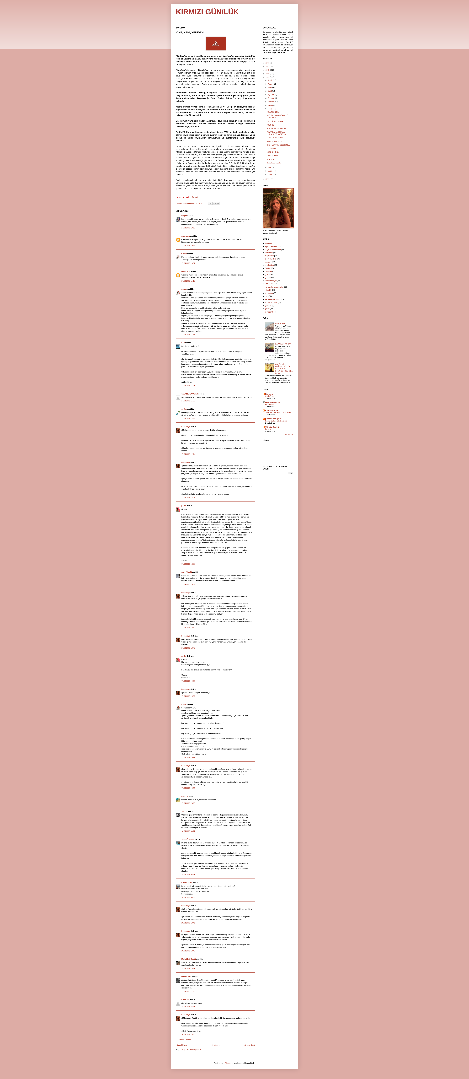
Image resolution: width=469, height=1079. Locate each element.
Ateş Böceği (186, 572)
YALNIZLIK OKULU (189, 394)
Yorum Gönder (185, 1040)
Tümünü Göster (288, 434)
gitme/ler (268, 271)
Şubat (270, 171)
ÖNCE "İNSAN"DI (274, 141)
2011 (268, 70)
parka (183, 506)
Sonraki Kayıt (181, 1045)
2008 (268, 179)
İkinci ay (268, 429)
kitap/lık (268, 290)
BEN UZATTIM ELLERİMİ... (278, 145)
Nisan (270, 109)
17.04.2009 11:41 (188, 386)
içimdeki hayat (271, 281)
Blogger (228, 1063)
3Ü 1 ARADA (272, 156)
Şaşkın (184, 811)
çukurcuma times (272, 402)
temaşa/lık (269, 312)
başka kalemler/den (273, 249)
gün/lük (268, 277)
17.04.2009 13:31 (188, 584)
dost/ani (268, 262)
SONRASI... (272, 148)
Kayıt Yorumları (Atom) (191, 1049)
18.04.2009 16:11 (188, 968)
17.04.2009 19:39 (188, 757)
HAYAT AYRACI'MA (283, 344)
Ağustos (271, 94)
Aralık (270, 80)
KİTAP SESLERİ (272, 410)
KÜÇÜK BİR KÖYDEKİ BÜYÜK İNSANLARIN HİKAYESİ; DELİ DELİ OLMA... (284, 368)
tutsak (184, 254)
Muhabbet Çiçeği (188, 959)
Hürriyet (194, 197)
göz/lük (268, 274)
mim (267, 296)
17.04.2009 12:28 (188, 497)
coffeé (184, 409)
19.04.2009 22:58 (188, 1006)
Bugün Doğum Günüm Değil (276, 421)
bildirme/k (269, 253)
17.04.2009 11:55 (188, 401)
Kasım (270, 84)
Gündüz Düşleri (272, 427)
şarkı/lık (268, 306)
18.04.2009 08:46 (188, 897)
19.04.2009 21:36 (188, 991)
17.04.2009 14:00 (188, 681)
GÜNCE (270, 125)
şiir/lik (267, 309)
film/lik (267, 268)
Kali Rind (185, 999)
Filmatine (269, 394)
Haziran (271, 102)
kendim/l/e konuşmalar (274, 287)
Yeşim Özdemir (187, 839)
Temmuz (271, 98)
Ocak (270, 174)
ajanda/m (268, 243)
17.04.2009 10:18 (188, 228)
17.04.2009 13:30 (188, 564)
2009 (268, 77)
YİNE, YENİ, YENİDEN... (277, 138)
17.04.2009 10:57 (188, 263)
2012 (268, 66)
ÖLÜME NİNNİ (273, 112)
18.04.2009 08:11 (188, 875)
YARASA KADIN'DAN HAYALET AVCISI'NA (276, 133)
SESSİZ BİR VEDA (275, 121)
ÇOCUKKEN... (273, 152)
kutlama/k (269, 293)
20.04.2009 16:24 (188, 1034)
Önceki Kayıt (249, 1045)
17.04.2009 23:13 (188, 803)
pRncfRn (185, 796)
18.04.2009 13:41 (188, 923)
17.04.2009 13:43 (188, 648)
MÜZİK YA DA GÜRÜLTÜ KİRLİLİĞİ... (277, 116)
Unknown (185, 271)
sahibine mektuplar (272, 299)
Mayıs (270, 105)
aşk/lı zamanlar (271, 246)
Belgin (184, 216)
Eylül (270, 91)
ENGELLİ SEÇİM (274, 163)
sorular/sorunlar (271, 302)
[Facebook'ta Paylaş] (216, 203)
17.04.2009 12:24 (188, 454)
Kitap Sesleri (187, 883)
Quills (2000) (270, 396)
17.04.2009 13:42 (188, 628)
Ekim (270, 87)
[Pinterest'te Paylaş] (218, 203)
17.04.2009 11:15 (188, 281)
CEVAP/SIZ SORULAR (276, 128)
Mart (270, 167)
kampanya (269, 284)
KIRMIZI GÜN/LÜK (207, 12)
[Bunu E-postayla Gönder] (209, 203)
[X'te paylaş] (213, 203)
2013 (268, 63)
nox (183, 343)
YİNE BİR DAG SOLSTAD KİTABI (278, 413)
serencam (185, 236)
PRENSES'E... (273, 159)
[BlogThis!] (211, 203)
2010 (268, 74)
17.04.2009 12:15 (188, 418)
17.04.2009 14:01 (188, 696)
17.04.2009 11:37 (188, 335)
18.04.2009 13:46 (188, 951)
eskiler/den (269, 265)
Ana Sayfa (216, 1045)
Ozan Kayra (186, 977)
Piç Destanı (269, 404)
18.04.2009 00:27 (188, 831)
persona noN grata (273, 419)
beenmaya (185, 427)
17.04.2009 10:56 (188, 245)
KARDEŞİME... (281, 323)
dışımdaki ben (270, 259)
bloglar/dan (269, 256)
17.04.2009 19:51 (188, 788)
